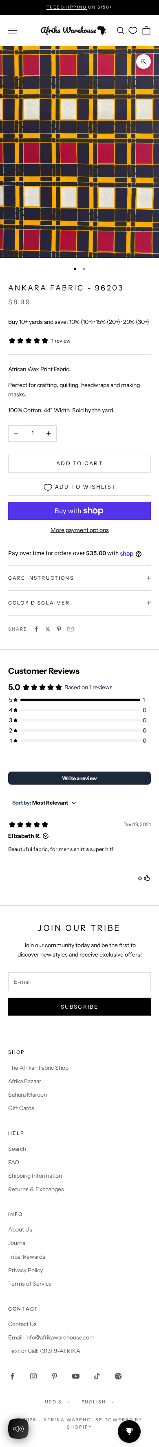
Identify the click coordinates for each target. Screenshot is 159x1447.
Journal (17, 1243)
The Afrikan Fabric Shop (38, 1067)
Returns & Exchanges (36, 1189)
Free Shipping (66, 7)
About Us (20, 1229)
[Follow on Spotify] (118, 1376)
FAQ (13, 1162)
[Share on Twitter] (47, 629)
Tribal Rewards (26, 1256)
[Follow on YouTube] (76, 1376)
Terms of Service (30, 1283)
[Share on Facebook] (36, 629)
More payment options (80, 530)
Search (17, 1148)
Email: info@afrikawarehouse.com (51, 1337)
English (94, 1402)
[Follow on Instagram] (33, 1376)
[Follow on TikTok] (97, 1376)
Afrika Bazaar (24, 1081)
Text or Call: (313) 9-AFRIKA (44, 1351)
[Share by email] (70, 629)
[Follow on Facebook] (12, 1376)
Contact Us (22, 1324)
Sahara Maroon (27, 1094)
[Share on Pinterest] (59, 629)
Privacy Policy (25, 1270)
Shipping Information (35, 1175)
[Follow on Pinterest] (55, 1376)
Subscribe (79, 1006)
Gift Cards (21, 1108)
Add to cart (79, 463)
